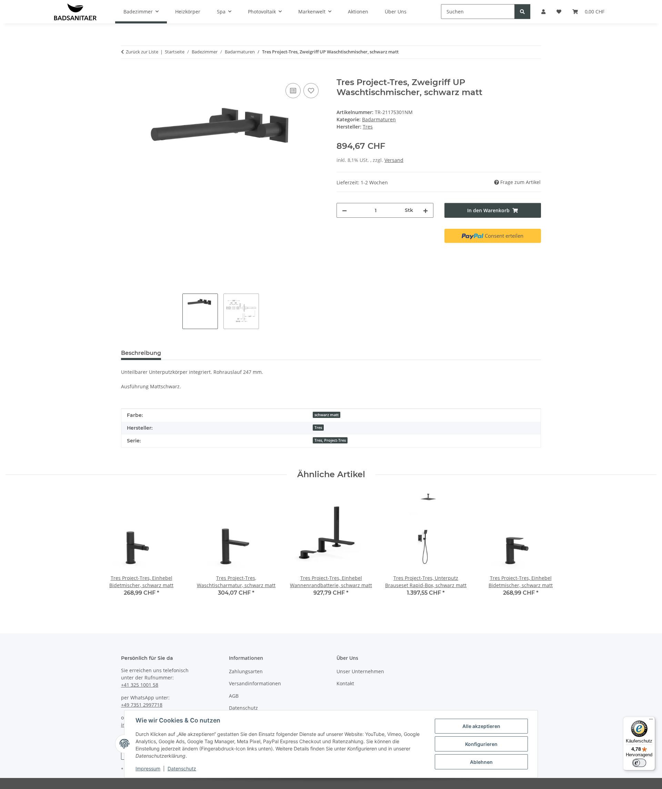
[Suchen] (522, 11)
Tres (318, 427)
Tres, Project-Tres (330, 440)
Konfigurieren (481, 744)
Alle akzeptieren (481, 726)
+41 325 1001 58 (139, 685)
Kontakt (345, 683)
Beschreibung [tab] (141, 353)
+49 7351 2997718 (141, 704)
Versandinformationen (255, 683)
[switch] (639, 763)
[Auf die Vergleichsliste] (293, 90)
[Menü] (651, 721)
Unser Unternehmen (360, 671)
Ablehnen (481, 762)
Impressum (148, 768)
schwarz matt (326, 414)
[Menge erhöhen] (425, 210)
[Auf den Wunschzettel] (311, 90)
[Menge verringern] (344, 210)
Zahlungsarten (246, 671)
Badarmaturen (379, 119)
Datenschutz (182, 768)
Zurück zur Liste (142, 52)
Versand (393, 160)
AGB (234, 696)
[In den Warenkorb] (126, 74)
